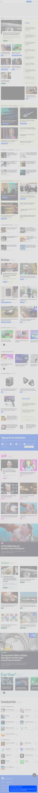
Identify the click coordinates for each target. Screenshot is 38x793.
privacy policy (24, 789)
